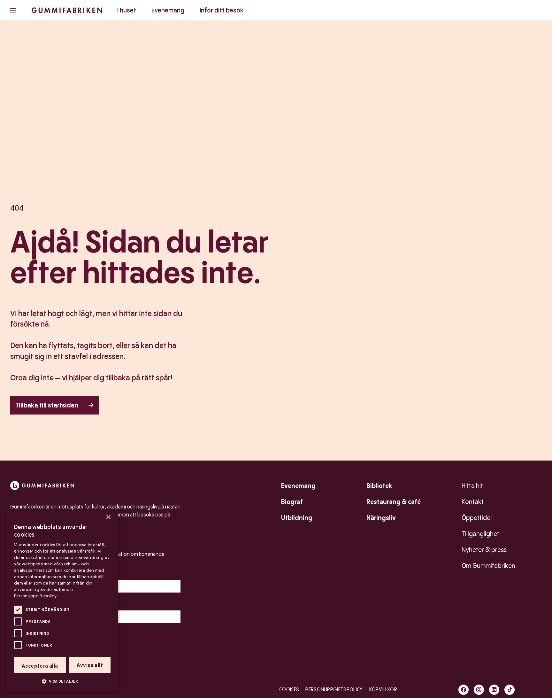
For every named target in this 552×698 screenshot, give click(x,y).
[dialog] (62, 601)
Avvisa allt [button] (90, 665)
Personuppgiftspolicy (334, 689)
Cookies (289, 689)
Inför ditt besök (221, 10)
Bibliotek (379, 486)
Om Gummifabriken (488, 566)
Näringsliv (381, 518)
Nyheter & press (484, 550)
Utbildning (296, 518)
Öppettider (477, 518)
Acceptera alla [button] (40, 666)
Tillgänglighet (480, 534)
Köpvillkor (383, 689)
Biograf (292, 502)
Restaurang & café (393, 502)
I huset (126, 10)
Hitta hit (472, 486)
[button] (62, 681)
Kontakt (473, 502)
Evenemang (167, 10)
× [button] (108, 517)
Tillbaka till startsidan (46, 405)
